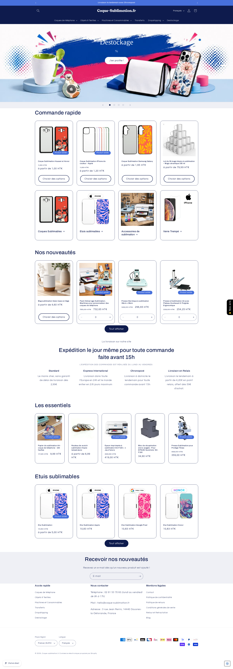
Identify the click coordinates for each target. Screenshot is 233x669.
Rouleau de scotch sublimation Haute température (79, 448)
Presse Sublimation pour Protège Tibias (182, 447)
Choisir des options (54, 179)
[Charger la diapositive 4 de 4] (123, 105)
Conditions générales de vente (160, 607)
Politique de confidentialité (159, 597)
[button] (38, 10)
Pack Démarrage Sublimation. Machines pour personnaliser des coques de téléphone (94, 303)
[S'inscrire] (140, 576)
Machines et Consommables (48, 602)
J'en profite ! (116, 60)
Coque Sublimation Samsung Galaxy (137, 161)
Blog (148, 617)
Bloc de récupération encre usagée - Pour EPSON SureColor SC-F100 (148, 449)
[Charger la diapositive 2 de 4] (114, 105)
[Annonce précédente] (36, 3)
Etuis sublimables (90, 231)
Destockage (41, 617)
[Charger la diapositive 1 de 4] (110, 105)
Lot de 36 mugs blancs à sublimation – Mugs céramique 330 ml (179, 162)
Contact (150, 592)
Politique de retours (155, 602)
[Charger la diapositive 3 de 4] (118, 105)
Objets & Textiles (43, 597)
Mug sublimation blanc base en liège (53, 301)
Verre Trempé (171, 231)
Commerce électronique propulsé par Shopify (78, 653)
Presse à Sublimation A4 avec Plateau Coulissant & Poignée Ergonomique (176, 303)
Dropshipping (41, 612)
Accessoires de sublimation (130, 233)
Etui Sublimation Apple (90, 525)
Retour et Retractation (157, 612)
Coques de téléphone (45, 592)
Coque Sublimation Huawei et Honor (54, 161)
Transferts (40, 607)
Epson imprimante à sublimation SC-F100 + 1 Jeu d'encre (115, 448)
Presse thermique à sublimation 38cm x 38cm (135, 302)
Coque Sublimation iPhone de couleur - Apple (92, 162)
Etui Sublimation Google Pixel (134, 525)
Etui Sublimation (45, 525)
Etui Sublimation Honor (173, 525)
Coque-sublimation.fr (50, 653)
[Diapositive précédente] (103, 105)
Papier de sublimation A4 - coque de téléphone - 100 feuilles (49, 448)
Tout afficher (116, 329)
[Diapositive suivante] (130, 105)
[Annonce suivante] (197, 3)
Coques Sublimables (50, 231)
